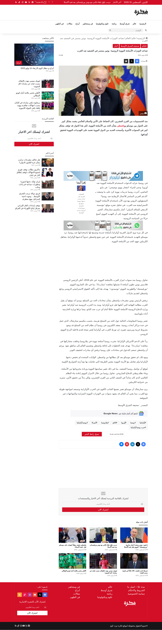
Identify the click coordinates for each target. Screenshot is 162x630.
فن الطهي (59, 24)
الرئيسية (142, 24)
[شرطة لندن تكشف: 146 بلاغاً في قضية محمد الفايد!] (134, 561)
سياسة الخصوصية (136, 593)
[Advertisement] (59, 12)
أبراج (77, 24)
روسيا (132, 423)
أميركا (94, 423)
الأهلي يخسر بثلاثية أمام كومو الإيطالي (74, 571)
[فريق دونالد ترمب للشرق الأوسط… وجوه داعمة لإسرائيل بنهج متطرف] (48, 196)
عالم (134, 24)
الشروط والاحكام (136, 590)
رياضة (114, 24)
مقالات (69, 24)
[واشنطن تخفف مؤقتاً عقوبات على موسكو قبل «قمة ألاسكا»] (72, 535)
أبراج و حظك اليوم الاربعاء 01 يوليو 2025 (37, 68)
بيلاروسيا (104, 423)
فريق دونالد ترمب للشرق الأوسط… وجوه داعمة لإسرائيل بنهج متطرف (29, 196)
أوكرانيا (142, 423)
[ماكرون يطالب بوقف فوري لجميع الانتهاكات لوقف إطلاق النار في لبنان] (48, 172)
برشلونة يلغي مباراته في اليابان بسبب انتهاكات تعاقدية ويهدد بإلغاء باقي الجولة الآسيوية (27, 105)
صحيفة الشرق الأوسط (130, 46)
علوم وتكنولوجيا (102, 24)
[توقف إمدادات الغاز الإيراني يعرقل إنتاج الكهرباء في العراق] (48, 208)
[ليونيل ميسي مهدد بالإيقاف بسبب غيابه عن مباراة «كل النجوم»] (103, 561)
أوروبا (123, 423)
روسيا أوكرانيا (82, 423)
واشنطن (121, 125)
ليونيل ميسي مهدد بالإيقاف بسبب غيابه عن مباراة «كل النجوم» (29, 84)
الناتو (114, 423)
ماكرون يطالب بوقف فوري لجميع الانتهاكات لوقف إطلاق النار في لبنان (28, 172)
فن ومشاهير (88, 24)
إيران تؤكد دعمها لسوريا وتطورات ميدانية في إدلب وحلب (29, 184)
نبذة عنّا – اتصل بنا (136, 587)
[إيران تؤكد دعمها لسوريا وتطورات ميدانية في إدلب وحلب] (48, 184)
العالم (127, 38)
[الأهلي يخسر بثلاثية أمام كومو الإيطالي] (72, 561)
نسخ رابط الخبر (92, 434)
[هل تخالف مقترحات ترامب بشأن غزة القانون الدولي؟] (48, 162)
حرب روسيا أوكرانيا (138, 427)
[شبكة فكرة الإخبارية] (141, 12)
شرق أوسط (125, 24)
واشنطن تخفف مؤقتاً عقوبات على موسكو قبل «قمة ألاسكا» (86, 2)
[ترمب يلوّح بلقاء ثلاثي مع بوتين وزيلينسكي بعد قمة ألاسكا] (103, 535)
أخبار (116, 46)
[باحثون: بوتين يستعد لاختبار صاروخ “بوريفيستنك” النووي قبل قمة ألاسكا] (134, 535)
